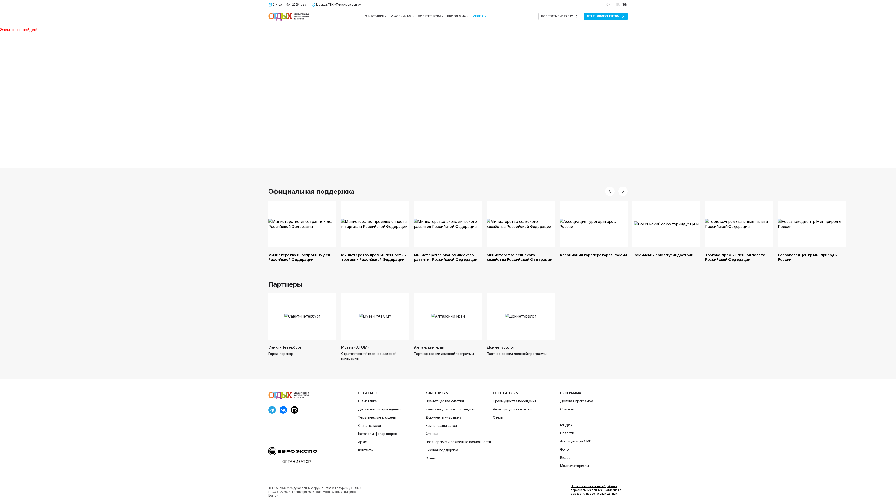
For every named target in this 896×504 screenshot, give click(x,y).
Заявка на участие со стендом (450, 409)
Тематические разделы (377, 417)
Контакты (365, 450)
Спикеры (567, 409)
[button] (610, 191)
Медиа (477, 16)
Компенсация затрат (442, 425)
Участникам (400, 16)
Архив (363, 442)
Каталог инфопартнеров (377, 434)
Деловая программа (576, 401)
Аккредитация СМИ (575, 441)
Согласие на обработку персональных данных (596, 491)
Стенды (432, 434)
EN (625, 5)
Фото (564, 449)
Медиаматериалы (574, 466)
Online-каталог (370, 425)
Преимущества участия (445, 401)
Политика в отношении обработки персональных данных (594, 488)
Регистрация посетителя (513, 409)
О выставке (374, 16)
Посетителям (429, 16)
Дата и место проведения (379, 409)
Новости (567, 433)
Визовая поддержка (442, 450)
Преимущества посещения (514, 401)
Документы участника (443, 417)
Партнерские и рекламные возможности (458, 442)
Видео (565, 457)
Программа (456, 16)
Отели (431, 458)
